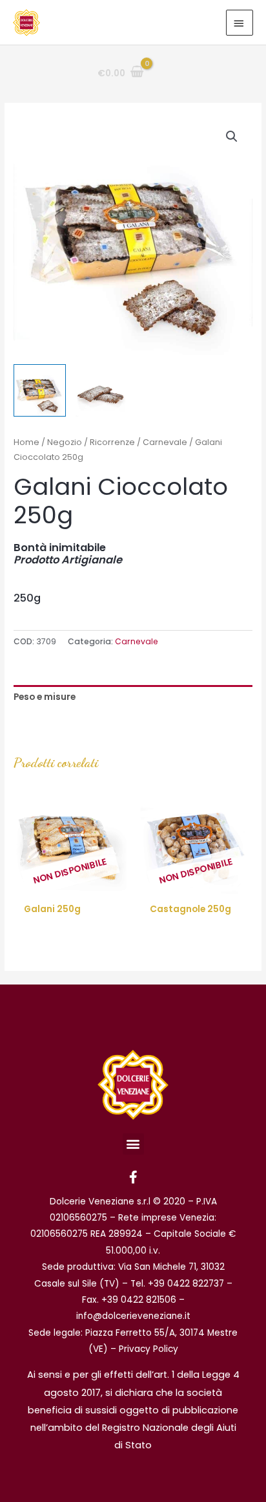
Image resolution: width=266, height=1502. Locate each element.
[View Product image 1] (40, 390)
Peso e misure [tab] (45, 697)
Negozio (64, 442)
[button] (231, 136)
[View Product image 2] (102, 390)
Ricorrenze (112, 442)
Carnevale (165, 442)
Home (26, 442)
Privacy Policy (148, 1349)
